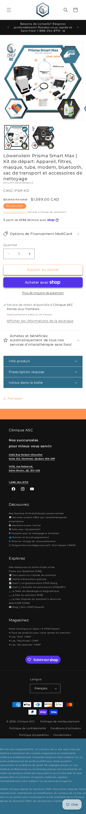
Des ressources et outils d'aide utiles (32, 567)
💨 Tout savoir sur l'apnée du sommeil (32, 575)
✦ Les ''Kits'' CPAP (20, 636)
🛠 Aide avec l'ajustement (24, 529)
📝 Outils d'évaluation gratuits (28, 579)
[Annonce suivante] (78, 27)
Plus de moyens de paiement (43, 293)
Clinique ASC (26, 721)
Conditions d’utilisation (65, 728)
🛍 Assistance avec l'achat (25, 525)
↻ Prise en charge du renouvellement (32, 541)
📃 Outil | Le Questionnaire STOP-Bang (33, 583)
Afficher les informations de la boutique (40, 321)
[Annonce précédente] (8, 27)
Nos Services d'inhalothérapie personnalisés (36, 513)
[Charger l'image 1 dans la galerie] (16, 137)
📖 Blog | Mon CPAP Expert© (26, 607)
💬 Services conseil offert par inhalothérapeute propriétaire (38, 519)
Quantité (10, 245)
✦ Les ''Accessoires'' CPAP (25, 644)
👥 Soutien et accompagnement (29, 537)
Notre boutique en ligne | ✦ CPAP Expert (34, 628)
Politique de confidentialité (27, 728)
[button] (9, 10)
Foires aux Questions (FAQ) (25, 571)
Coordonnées (62, 734)
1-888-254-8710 (18, 482)
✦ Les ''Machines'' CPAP (23, 640)
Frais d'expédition (14, 212)
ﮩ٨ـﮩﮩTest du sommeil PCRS (26, 595)
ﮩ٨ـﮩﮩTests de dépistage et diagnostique (34, 591)
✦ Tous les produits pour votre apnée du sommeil (40, 632)
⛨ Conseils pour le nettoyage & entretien (34, 533)
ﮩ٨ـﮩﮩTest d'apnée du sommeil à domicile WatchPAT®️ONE (35, 601)
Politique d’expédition (34, 734)
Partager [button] (15, 398)
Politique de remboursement (59, 721)
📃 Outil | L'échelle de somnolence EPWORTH (37, 587)
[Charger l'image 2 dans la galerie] (43, 137)
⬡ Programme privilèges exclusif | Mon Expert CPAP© (42, 545)
